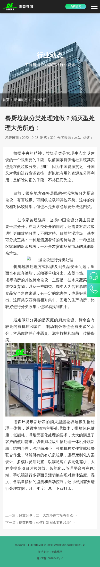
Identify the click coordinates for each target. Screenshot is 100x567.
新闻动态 (21, 100)
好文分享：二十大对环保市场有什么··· (48, 515)
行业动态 (39, 100)
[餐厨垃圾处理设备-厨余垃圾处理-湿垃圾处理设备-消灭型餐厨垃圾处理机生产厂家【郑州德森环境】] (18, 7)
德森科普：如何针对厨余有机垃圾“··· (47, 523)
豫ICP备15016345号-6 (50, 558)
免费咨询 (75, 6)
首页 (6, 100)
